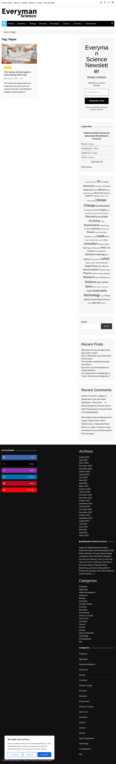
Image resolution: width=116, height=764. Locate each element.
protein (94, 273)
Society (66, 24)
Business (107, 193)
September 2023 (85, 518)
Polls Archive (86, 167)
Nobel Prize (91, 266)
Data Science (88, 213)
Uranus (90, 303)
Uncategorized (85, 639)
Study (89, 291)
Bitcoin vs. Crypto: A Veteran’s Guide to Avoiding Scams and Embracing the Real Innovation (96, 430)
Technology (54, 24)
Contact (24, 3)
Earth (105, 216)
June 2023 (83, 527)
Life (108, 248)
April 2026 (83, 460)
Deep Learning (97, 213)
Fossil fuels (103, 232)
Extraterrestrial (105, 229)
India (95, 240)
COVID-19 (95, 210)
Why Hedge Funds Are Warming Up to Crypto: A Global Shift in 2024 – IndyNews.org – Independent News (96, 420)
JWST (103, 247)
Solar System (102, 282)
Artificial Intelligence (87, 592)
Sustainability (99, 290)
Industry (100, 240)
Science (8, 67)
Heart (107, 236)
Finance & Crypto (86, 616)
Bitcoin (102, 189)
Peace (108, 270)
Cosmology (88, 210)
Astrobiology (104, 182)
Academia (21, 24)
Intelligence (101, 244)
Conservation (102, 205)
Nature (88, 263)
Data (108, 210)
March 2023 (84, 535)
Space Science (97, 287)
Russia (103, 277)
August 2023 (84, 521)
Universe (106, 299)
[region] (29, 747)
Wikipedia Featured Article (94, 541)
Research (89, 277)
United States (96, 299)
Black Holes (90, 193)
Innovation (90, 243)
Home (6, 32)
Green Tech (83, 618)
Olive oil (105, 266)
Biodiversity (88, 190)
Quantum (107, 273)
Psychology (100, 273)
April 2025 (83, 483)
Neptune (93, 263)
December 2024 (85, 495)
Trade (102, 296)
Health (100, 236)
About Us (32, 3)
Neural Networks (102, 263)
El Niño (102, 221)
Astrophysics (98, 186)
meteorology (94, 259)
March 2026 (84, 463)
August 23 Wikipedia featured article (93, 548)
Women (104, 303)
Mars (106, 254)
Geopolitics (88, 236)
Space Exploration (86, 633)
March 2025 (84, 486)
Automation (106, 186)
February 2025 (85, 489)
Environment (91, 24)
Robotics (97, 277)
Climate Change (85, 604)
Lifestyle (90, 251)
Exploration (95, 229)
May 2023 (83, 530)
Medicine (87, 259)
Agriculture (94, 182)
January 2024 (84, 506)
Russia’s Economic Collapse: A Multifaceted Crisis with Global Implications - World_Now (93, 399)
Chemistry (43, 24)
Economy (77, 24)
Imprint (39, 3)
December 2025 (85, 466)
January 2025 (84, 492)
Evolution (87, 229)
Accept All (44, 755)
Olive (100, 266)
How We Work (49, 3)
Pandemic (102, 270)
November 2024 (85, 498)
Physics (11, 24)
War (94, 303)
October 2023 (84, 515)
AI (98, 181)
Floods (97, 232)
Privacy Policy (7, 3)
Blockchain (98, 193)
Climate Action (91, 200)
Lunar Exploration (100, 251)
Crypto (103, 210)
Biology (33, 24)
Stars (106, 287)
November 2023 (85, 512)
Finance (90, 232)
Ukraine (87, 299)
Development (104, 213)
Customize (15, 755)
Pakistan (95, 270)
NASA (105, 258)
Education (83, 610)
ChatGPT (89, 196)
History (87, 240)
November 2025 (85, 469)
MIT (100, 259)
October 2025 (84, 472)
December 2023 (85, 509)
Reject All (30, 755)
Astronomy (89, 186)
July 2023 (83, 524)
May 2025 (83, 480)
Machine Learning (95, 254)
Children (102, 196)
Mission (17, 3)
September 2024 (85, 504)
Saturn (108, 277)
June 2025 (83, 477)
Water (98, 303)
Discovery (91, 216)
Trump (107, 295)
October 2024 (84, 501)
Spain (103, 287)
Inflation (105, 240)
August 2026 (84, 457)
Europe (106, 225)
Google (94, 236)
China (106, 196)
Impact (91, 240)
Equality (101, 225)
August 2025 (84, 475)
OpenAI (86, 269)
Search (84, 322)
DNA (100, 217)
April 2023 (83, 533)
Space (89, 286)
